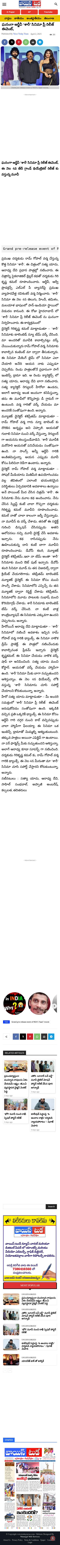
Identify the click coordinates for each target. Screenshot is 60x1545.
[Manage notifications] (52, 1538)
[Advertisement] (30, 126)
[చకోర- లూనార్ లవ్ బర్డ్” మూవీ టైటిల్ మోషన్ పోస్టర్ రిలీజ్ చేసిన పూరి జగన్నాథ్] (42, 1066)
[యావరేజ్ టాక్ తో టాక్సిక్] (11, 1360)
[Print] (33, 42)
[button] (56, 4)
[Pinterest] (19, 42)
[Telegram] (40, 42)
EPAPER (9, 1440)
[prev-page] (5, 1370)
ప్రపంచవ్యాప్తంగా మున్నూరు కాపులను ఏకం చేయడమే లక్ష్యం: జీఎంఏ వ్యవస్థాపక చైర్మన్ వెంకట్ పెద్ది (15, 1084)
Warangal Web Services (30, 1536)
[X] (12, 42)
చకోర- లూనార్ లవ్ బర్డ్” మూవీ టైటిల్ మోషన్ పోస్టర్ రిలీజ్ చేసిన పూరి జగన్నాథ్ (39, 1316)
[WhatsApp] (26, 42)
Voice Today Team (20, 34)
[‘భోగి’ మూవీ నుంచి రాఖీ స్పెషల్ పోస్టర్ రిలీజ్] (15, 1104)
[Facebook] (5, 42)
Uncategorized (29, 1294)
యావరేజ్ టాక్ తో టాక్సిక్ (33, 1361)
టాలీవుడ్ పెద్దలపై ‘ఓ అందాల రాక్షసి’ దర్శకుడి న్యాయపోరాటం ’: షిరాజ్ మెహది (38, 1346)
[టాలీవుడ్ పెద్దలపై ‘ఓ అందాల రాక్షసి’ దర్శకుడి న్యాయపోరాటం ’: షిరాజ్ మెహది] (42, 1104)
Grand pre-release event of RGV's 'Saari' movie (30, 1022)
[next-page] (10, 1370)
